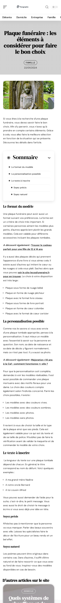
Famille (30, 62)
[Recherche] (47, 7)
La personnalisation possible (26, 173)
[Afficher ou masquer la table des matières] (44, 158)
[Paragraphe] (22, 7)
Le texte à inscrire (20, 180)
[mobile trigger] (5, 7)
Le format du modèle (22, 167)
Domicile (28, 591)
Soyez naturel (20, 194)
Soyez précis (20, 187)
